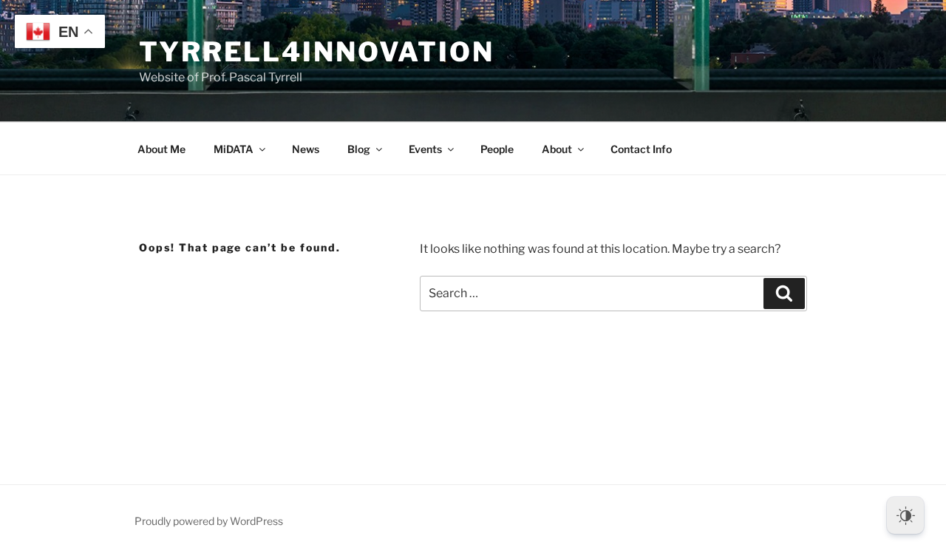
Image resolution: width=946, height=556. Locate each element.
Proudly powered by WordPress (209, 521)
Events (425, 149)
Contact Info (641, 149)
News (305, 149)
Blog (358, 149)
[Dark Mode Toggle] (905, 515)
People (497, 149)
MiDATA (233, 149)
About (557, 149)
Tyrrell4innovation (316, 51)
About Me (161, 149)
